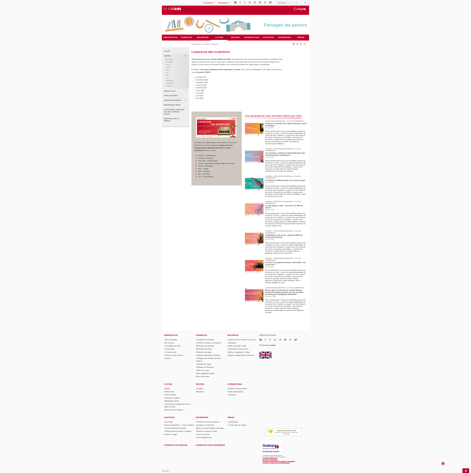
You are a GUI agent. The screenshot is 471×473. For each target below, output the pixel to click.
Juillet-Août (170, 80)
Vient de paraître (171, 96)
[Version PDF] (301, 44)
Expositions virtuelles (172, 100)
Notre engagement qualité (205, 373)
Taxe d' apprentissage (204, 437)
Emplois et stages (170, 434)
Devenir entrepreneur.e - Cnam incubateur (179, 425)
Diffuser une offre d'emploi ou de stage (209, 428)
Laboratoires (232, 343)
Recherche (233, 335)
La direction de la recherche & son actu (242, 340)
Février (168, 67)
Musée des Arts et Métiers (171, 120)
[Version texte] (297, 44)
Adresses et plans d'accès (173, 355)
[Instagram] (255, 2)
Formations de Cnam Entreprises (208, 422)
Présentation (196, 44)
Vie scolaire (168, 422)
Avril (167, 73)
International (235, 384)
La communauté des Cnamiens (175, 428)
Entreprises (202, 417)
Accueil (167, 51)
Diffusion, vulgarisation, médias (239, 352)
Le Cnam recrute (170, 352)
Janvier (168, 65)
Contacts (167, 358)
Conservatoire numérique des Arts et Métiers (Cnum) (174, 112)
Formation (201, 335)
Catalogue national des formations (208, 355)
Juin (167, 78)
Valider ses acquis (202, 370)
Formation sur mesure (175, 445)
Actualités (199, 389)
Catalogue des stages (204, 364)
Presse (231, 417)
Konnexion (165, 471)
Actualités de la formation (205, 340)
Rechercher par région (204, 352)
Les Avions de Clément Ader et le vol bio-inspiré (285, 180)
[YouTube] (235, 2)
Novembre (169, 59)
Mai (167, 75)
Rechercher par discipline (205, 346)
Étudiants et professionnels (237, 389)
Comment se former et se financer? (208, 343)
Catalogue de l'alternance (205, 367)
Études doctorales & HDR (237, 346)
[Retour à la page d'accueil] (176, 10)
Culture (206, 44)
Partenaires (232, 395)
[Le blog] (260, 2)
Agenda (214, 44)
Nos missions (169, 343)
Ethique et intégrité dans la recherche (241, 355)
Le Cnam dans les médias (237, 425)
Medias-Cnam (170, 91)
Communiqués (233, 422)
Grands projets (169, 349)
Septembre (169, 83)
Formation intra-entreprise (210, 445)
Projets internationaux (235, 392)
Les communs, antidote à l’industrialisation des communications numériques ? (285, 154)
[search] (287, 3)
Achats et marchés (203, 434)
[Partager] (305, 44)
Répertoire (199, 392)
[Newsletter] (270, 2)
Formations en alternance (205, 425)
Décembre (169, 62)
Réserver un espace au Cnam (206, 431)
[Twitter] (245, 2)
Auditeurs (169, 417)
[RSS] (265, 2)
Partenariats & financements (238, 349)
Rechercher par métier (204, 349)
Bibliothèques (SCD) (172, 105)
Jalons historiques (170, 340)
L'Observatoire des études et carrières (177, 431)
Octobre (168, 86)
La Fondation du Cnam (172, 346)
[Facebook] (240, 2)
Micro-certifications (203, 376)
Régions (200, 384)
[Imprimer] (294, 44)
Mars (167, 70)
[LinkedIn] (250, 2)
